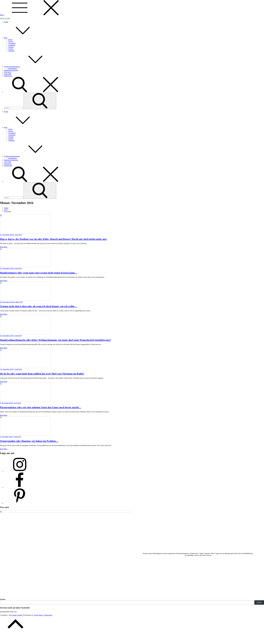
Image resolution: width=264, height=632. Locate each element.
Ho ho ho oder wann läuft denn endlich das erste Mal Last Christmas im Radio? (42, 373)
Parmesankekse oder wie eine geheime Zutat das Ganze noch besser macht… (40, 407)
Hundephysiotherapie (11, 70)
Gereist (10, 41)
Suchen (2, 599)
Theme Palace (38, 615)
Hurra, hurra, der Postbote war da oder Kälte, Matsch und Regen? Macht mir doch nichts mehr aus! (53, 239)
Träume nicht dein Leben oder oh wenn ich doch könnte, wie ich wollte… (38, 306)
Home (6, 22)
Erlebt (10, 39)
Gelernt (10, 49)
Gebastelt (11, 51)
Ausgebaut (11, 45)
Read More (3, 247)
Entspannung (12, 68)
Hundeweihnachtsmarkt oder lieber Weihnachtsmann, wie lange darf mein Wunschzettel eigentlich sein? (55, 340)
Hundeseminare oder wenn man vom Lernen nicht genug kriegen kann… (38, 272)
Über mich (7, 72)
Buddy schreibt (5, 18)
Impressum (7, 74)
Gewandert (11, 43)
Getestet (11, 47)
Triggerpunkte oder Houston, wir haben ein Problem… (29, 441)
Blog (5, 38)
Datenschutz (8, 76)
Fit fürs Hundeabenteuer (12, 66)
